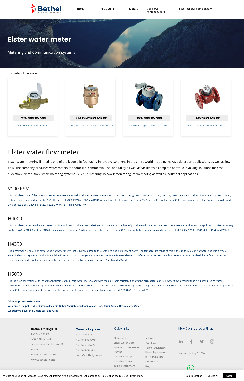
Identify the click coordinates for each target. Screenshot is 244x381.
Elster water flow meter (43, 151)
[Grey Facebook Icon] (191, 341)
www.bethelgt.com (43, 359)
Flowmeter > (15, 73)
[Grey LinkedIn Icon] (181, 341)
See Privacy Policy (133, 375)
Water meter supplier (20, 306)
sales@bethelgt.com (199, 9)
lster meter (31, 73)
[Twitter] (201, 341)
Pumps (118, 352)
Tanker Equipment (156, 347)
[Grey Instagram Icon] (212, 341)
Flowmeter (120, 338)
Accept (229, 375)
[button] (107, 9)
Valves (149, 338)
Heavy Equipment (155, 352)
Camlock (150, 343)
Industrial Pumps (123, 356)
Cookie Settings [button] (194, 375)
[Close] (240, 375)
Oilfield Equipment (124, 366)
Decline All (212, 375)
